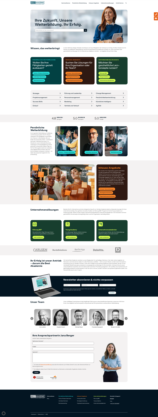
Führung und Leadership (72, 93)
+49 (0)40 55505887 (114, 403)
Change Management (103, 93)
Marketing (67, 102)
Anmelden (112, 292)
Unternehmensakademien (100, 403)
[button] (3, 413)
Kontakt (112, 398)
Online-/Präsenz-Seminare (65, 398)
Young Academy (97, 400)
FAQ (111, 401)
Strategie (36, 93)
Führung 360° (97, 398)
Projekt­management (40, 97)
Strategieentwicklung (82, 400)
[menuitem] (65, 3)
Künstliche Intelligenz (103, 102)
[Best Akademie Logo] (37, 2)
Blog (48, 398)
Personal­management (72, 97)
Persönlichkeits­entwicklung (105, 97)
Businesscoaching (63, 403)
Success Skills (38, 102)
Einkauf (35, 106)
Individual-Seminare (63, 400)
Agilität (98, 106)
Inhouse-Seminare (81, 398)
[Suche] (126, 3)
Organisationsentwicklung (83, 403)
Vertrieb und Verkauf (71, 106)
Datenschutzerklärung (45, 364)
